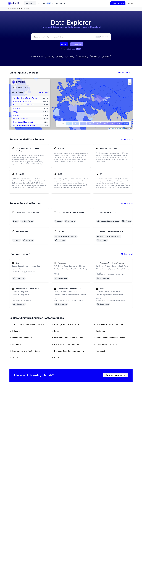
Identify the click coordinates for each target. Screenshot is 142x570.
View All (56, 273)
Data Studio (29, 3)
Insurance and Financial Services (24, 125)
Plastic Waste (120, 300)
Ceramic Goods (72, 292)
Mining (67, 300)
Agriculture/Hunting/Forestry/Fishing (25, 98)
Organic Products (77, 300)
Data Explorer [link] (24, 9)
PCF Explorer (71, 49)
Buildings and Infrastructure (22, 101)
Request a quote (115, 375)
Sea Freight (84, 269)
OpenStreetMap (120, 128)
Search (63, 44)
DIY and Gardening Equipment (106, 269)
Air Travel (70, 56)
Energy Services (30, 266)
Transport (49, 56)
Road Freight (66, 269)
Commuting (73, 266)
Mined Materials (59, 300)
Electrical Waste (115, 292)
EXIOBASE (94, 56)
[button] (129, 80)
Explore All (128, 139)
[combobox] (21, 87)
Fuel (38, 266)
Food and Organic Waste (104, 294)
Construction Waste (102, 292)
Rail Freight (81, 266)
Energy (59, 56)
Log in (130, 3)
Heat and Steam (17, 269)
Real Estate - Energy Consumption (23, 272)
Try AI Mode (78, 44)
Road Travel (75, 269)
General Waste (118, 294)
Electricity (21, 266)
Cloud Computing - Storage (21, 300)
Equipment (16, 115)
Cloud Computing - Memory (21, 294)
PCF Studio (44, 3)
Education (16, 108)
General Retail (119, 275)
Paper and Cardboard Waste (105, 300)
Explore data (42, 92)
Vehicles (56, 275)
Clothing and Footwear (103, 266)
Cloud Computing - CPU (20, 292)
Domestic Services (123, 269)
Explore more (124, 73)
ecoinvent (106, 56)
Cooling (14, 266)
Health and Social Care (20, 118)
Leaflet (112, 128)
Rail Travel (57, 269)
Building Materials (60, 292)
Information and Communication (23, 122)
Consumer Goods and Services (23, 105)
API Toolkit (59, 3)
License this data (118, 3)
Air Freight (57, 266)
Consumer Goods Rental (120, 266)
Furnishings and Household (105, 275)
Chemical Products (60, 294)
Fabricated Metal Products (77, 294)
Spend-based (82, 56)
